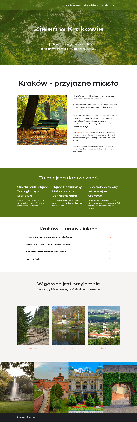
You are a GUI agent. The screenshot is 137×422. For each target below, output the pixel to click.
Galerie (105, 5)
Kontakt (115, 5)
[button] (68, 237)
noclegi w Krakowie (84, 132)
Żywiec (104, 348)
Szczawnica (68, 348)
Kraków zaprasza (73, 5)
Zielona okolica (90, 5)
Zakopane (33, 348)
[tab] (68, 237)
